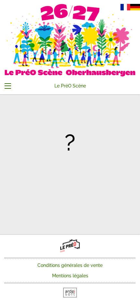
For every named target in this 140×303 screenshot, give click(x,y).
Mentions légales (70, 275)
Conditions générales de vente (70, 265)
